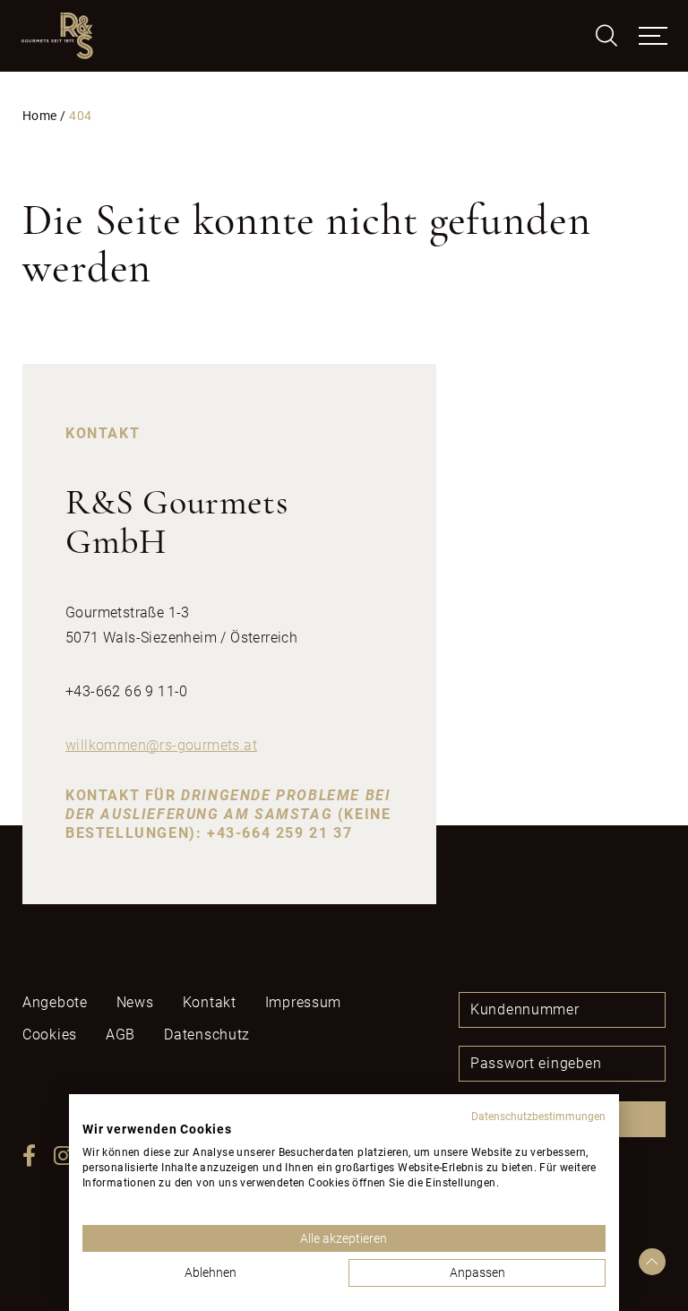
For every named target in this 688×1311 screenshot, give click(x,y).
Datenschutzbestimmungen (538, 1116)
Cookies (49, 1034)
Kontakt (209, 1002)
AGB (120, 1034)
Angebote (55, 1002)
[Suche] (606, 36)
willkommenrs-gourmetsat (161, 745)
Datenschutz (207, 1034)
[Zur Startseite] (57, 36)
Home (39, 116)
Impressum (303, 1002)
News (135, 1002)
